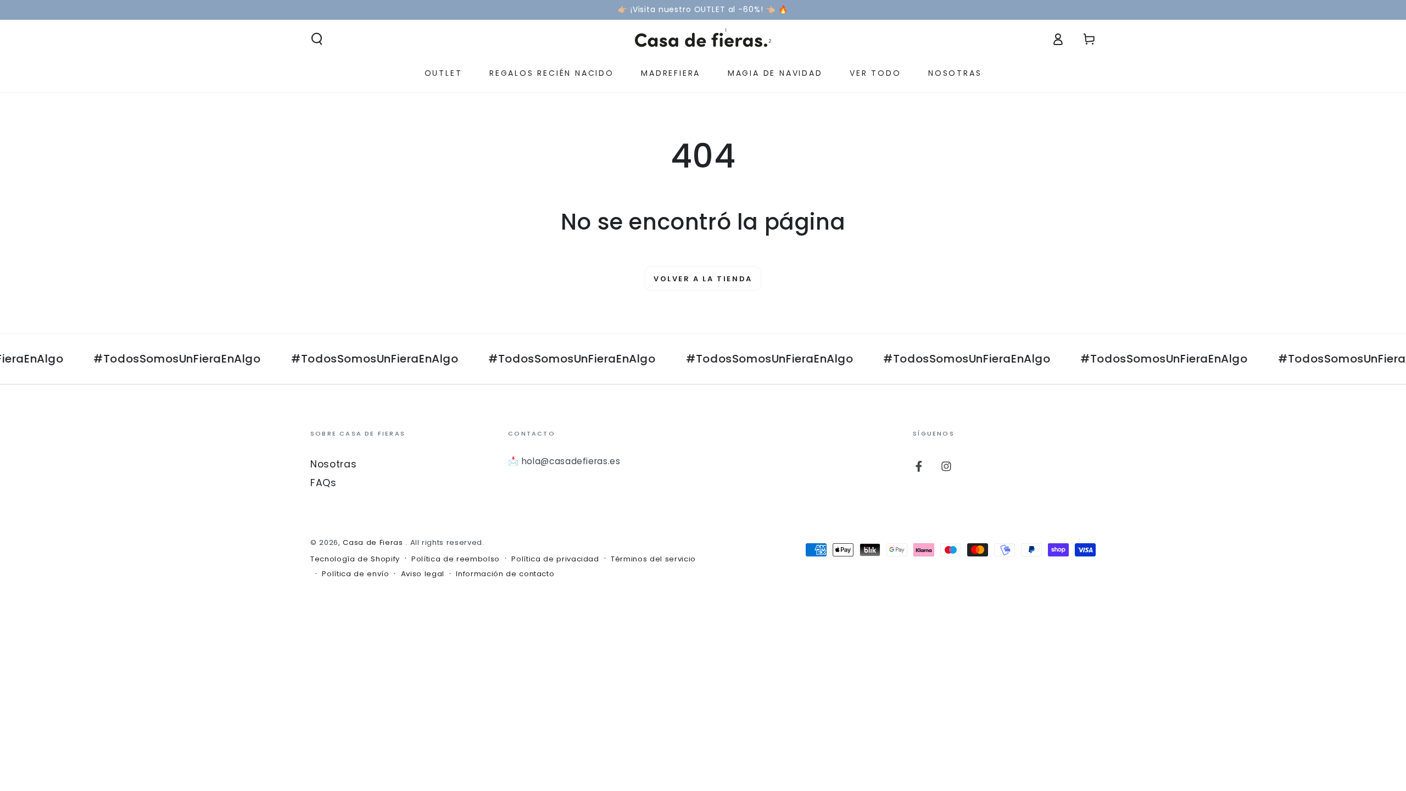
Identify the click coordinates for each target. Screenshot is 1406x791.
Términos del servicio (653, 559)
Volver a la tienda (703, 279)
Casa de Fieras (374, 542)
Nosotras (333, 464)
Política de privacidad (555, 559)
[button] (317, 39)
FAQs (323, 482)
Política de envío (355, 574)
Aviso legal (422, 574)
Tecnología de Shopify (355, 559)
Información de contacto (505, 574)
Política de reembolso (455, 559)
